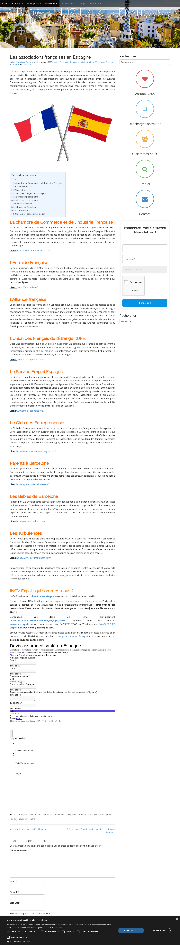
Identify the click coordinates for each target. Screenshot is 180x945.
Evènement (60, 814)
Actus (5, 3)
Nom (13, 881)
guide (13, 819)
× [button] (177, 919)
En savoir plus (64, 927)
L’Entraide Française (22, 186)
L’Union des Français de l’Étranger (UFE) (31, 193)
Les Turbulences (21, 210)
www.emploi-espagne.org (29, 410)
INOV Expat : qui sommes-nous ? (29, 214)
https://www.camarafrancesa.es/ (33, 250)
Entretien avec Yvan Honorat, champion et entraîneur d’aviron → (91, 830)
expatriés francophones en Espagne (74, 601)
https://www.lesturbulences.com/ (33, 557)
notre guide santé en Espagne (71, 636)
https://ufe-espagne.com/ (30, 359)
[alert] (90, 930)
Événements (68, 3)
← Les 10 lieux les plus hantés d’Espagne (28, 829)
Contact (144, 214)
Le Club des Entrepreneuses (26, 200)
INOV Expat (95, 3)
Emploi (145, 184)
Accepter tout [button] (131, 930)
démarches (35, 814)
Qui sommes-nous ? (144, 154)
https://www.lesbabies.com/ (30, 521)
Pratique (17, 3)
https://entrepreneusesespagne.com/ (36, 451)
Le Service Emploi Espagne (25, 196)
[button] (60, 941)
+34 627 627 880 (106, 624)
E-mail (14, 892)
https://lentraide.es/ (27, 287)
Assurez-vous (145, 94)
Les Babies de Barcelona (24, 207)
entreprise (47, 814)
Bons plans (33, 3)
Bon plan (23, 814)
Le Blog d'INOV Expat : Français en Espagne (90, 20)
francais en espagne (88, 814)
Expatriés (72, 814)
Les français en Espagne (22, 62)
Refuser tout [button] (158, 930)
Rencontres (51, 3)
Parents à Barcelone (22, 203)
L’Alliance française (22, 190)
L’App (82, 3)
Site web (15, 902)
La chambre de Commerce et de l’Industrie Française (38, 183)
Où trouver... (100, 62)
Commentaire (19, 850)
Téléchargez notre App (144, 124)
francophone (106, 814)
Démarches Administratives (82, 62)
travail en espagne (27, 819)
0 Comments (26, 64)
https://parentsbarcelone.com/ (32, 484)
